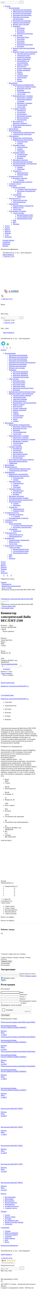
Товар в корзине (6, 673)
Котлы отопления (19, 187)
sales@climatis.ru (8, 254)
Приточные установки (25, 97)
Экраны (19, 81)
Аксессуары (21, 94)
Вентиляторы (13, 129)
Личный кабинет (8, 240)
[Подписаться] (22, 1268)
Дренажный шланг (23, 55)
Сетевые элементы (19, 108)
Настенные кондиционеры (22, 10)
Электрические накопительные (24, 132)
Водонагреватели (15, 130)
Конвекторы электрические (22, 138)
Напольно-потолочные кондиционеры (21, 18)
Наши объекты (10, 1238)
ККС (14, 222)
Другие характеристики (9, 664)
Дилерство (8, 1224)
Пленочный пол (22, 173)
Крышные (20, 90)
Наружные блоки (23, 37)
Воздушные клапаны (24, 116)
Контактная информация (9, 1245)
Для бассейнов (22, 105)
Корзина (5, 246)
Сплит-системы (18, 213)
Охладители (21, 112)
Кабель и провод (23, 65)
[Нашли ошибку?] (19, 1307)
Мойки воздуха (18, 207)
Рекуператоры (22, 119)
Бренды (7, 229)
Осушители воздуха (16, 176)
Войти (3, 980)
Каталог (7, 6)
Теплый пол (17, 171)
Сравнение (6, 242)
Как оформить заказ (12, 1220)
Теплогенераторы (19, 165)
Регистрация (5, 965)
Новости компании (11, 1233)
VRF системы (17, 35)
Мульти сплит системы (21, 24)
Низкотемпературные (24, 218)
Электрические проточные (22, 134)
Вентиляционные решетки (22, 125)
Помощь (8, 233)
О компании (5, 1227)
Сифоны (20, 74)
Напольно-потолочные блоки (23, 388)
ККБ (14, 220)
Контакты (8, 237)
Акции (7, 228)
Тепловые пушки (19, 145)
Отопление (13, 185)
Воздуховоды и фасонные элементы (20, 122)
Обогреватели (14, 136)
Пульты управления (24, 68)
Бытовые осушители (20, 178)
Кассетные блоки (19, 384)
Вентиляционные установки (23, 96)
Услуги (7, 226)
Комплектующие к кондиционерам (25, 52)
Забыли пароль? (30, 976)
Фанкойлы (16, 26)
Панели (19, 72)
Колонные (20, 46)
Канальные (21, 32)
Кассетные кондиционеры (22, 13)
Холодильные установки (17, 211)
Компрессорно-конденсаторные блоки (22, 392)
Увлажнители (13, 204)
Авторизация (5, 963)
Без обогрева (21, 156)
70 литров (20, 180)
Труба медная (21, 77)
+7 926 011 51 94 (8, 256)
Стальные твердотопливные (27, 189)
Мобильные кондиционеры (22, 11)
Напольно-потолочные (25, 33)
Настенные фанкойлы (20, 371)
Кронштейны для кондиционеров (23, 62)
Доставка (8, 1218)
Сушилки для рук (15, 184)
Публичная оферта (11, 1235)
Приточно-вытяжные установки (24, 439)
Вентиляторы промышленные (23, 85)
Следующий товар (7, 608)
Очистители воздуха (20, 200)
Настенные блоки (19, 382)
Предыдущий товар (9, 606)
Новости (8, 231)
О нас (7, 235)
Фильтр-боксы (22, 114)
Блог (6, 1240)
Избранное (6, 244)
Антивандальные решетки (26, 54)
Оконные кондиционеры (21, 22)
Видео (7, 1242)
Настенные (21, 28)
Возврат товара (10, 1217)
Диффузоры (17, 127)
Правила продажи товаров (14, 1222)
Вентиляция (13, 83)
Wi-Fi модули (21, 66)
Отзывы (7, 1231)
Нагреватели (21, 110)
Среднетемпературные (25, 217)
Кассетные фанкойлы (20, 373)
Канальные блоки (19, 386)
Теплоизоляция (22, 76)
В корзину (6, 669)
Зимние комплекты (23, 59)
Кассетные (20, 30)
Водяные (20, 158)
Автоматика (17, 195)
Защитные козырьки (24, 57)
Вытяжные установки (24, 103)
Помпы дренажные (23, 70)
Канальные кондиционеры (22, 15)
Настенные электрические (22, 527)
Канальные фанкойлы (20, 375)
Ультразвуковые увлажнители (23, 206)
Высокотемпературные (25, 215)
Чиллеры (16, 224)
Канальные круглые (24, 88)
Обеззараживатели (19, 202)
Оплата (7, 1215)
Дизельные (21, 151)
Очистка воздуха (15, 198)
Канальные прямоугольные (26, 86)
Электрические (22, 141)
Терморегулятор (22, 174)
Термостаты (21, 196)
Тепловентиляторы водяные (22, 162)
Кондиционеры (14, 8)
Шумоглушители (23, 118)
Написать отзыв (6, 961)
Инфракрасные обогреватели (23, 140)
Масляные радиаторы (20, 160)
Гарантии (8, 1236)
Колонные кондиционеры (22, 21)
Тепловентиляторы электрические (25, 163)
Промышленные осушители (22, 182)
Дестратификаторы (23, 92)
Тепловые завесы (19, 152)
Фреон (19, 79)
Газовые (20, 143)
